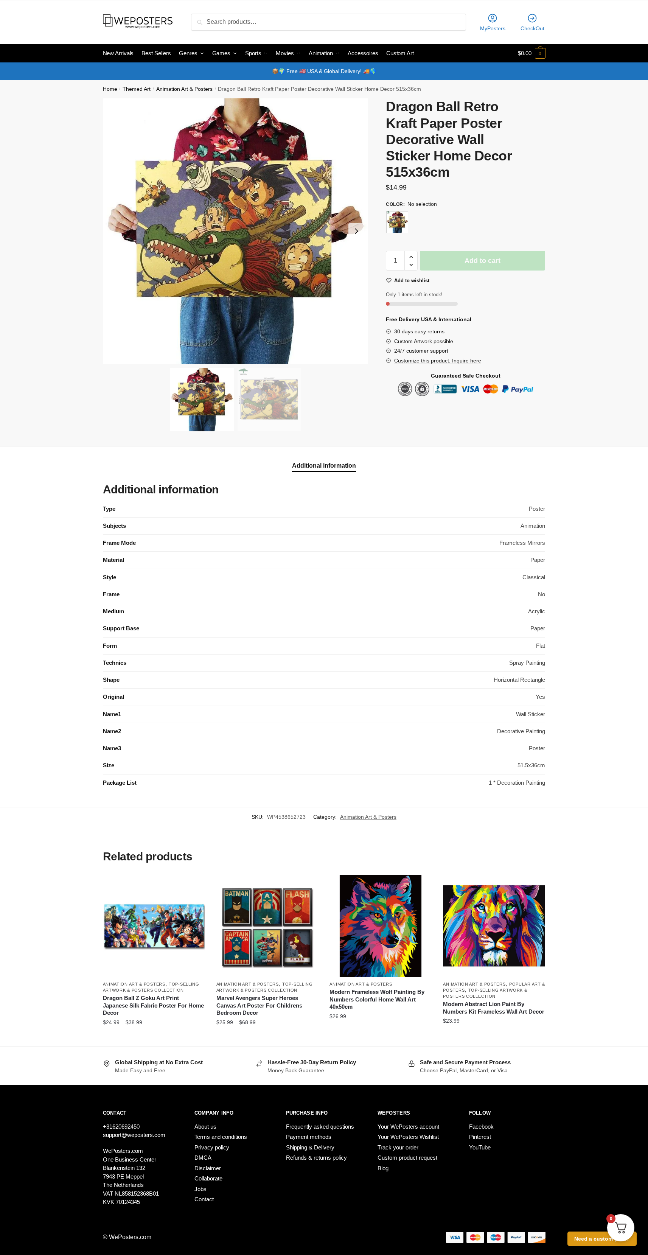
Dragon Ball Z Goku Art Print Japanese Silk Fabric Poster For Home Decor (153, 1005)
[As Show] (397, 222)
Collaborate (208, 1178)
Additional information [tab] (324, 465)
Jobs (200, 1189)
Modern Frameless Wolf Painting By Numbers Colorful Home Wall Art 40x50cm (376, 999)
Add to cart (482, 260)
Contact (204, 1199)
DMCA (202, 1157)
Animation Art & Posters (184, 89)
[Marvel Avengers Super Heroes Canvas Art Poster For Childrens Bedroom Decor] (267, 926)
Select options (153, 1037)
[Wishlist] (193, 886)
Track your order (398, 1147)
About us (205, 1126)
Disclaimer (207, 1168)
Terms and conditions (220, 1137)
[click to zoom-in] (235, 231)
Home (110, 89)
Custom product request (407, 1157)
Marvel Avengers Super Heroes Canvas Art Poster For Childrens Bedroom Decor (259, 1005)
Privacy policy (211, 1147)
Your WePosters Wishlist (408, 1137)
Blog (383, 1168)
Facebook (481, 1126)
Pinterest (480, 1137)
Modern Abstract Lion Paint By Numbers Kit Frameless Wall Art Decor (493, 1008)
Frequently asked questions (320, 1126)
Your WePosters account (408, 1126)
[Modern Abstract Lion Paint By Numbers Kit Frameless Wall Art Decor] (494, 926)
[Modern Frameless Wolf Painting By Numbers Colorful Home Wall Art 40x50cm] (380, 926)
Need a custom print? (602, 1239)
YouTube (480, 1147)
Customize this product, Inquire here (437, 361)
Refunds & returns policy (316, 1157)
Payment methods (308, 1137)
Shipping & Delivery (310, 1147)
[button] (356, 231)
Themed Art (137, 89)
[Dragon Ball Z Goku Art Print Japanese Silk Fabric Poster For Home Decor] (154, 926)
